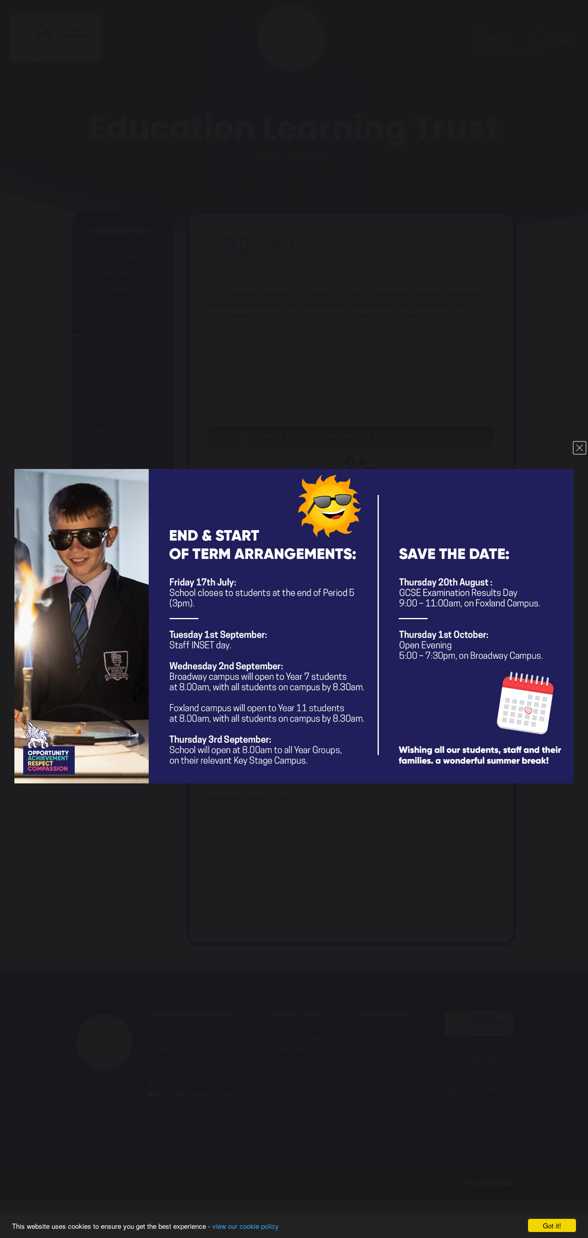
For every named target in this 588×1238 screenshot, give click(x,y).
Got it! (552, 1225)
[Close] (579, 448)
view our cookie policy (245, 1226)
